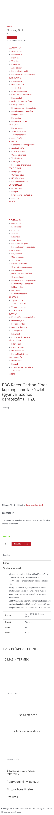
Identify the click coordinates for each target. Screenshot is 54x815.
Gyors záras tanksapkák (21, 95)
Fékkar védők (17, 115)
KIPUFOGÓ (13, 125)
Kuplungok (15, 161)
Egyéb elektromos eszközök (23, 74)
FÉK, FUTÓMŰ (15, 168)
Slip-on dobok (17, 128)
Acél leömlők (16, 138)
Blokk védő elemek (19, 91)
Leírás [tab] (6, 563)
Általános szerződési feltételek (21, 772)
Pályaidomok (16, 81)
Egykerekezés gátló (19, 71)
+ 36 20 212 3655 (27, 715)
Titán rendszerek (18, 135)
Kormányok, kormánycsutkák (23, 108)
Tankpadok (16, 88)
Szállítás (12, 797)
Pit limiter (15, 58)
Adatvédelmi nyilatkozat (23, 781)
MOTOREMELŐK (15, 185)
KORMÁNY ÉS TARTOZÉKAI (20, 101)
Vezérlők (14, 61)
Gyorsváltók (16, 51)
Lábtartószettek (18, 151)
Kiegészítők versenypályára (23, 145)
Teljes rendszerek (18, 131)
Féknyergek (16, 172)
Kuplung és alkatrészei (34, 505)
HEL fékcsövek (17, 178)
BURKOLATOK (15, 78)
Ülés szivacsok (17, 85)
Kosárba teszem (21, 544)
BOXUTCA (13, 141)
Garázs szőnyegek (19, 155)
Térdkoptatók (17, 158)
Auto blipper (16, 68)
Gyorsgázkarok (17, 105)
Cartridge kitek (17, 175)
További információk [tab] (12, 568)
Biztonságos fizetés (20, 789)
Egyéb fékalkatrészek (20, 182)
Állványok (15, 198)
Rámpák (14, 192)
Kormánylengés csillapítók (22, 111)
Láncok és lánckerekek (21, 165)
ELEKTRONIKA (15, 48)
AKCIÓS (12, 202)
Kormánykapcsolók (19, 121)
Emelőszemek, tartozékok (22, 195)
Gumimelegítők (17, 148)
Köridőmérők (16, 54)
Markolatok (16, 118)
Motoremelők (16, 188)
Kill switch (15, 64)
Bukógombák (16, 98)
